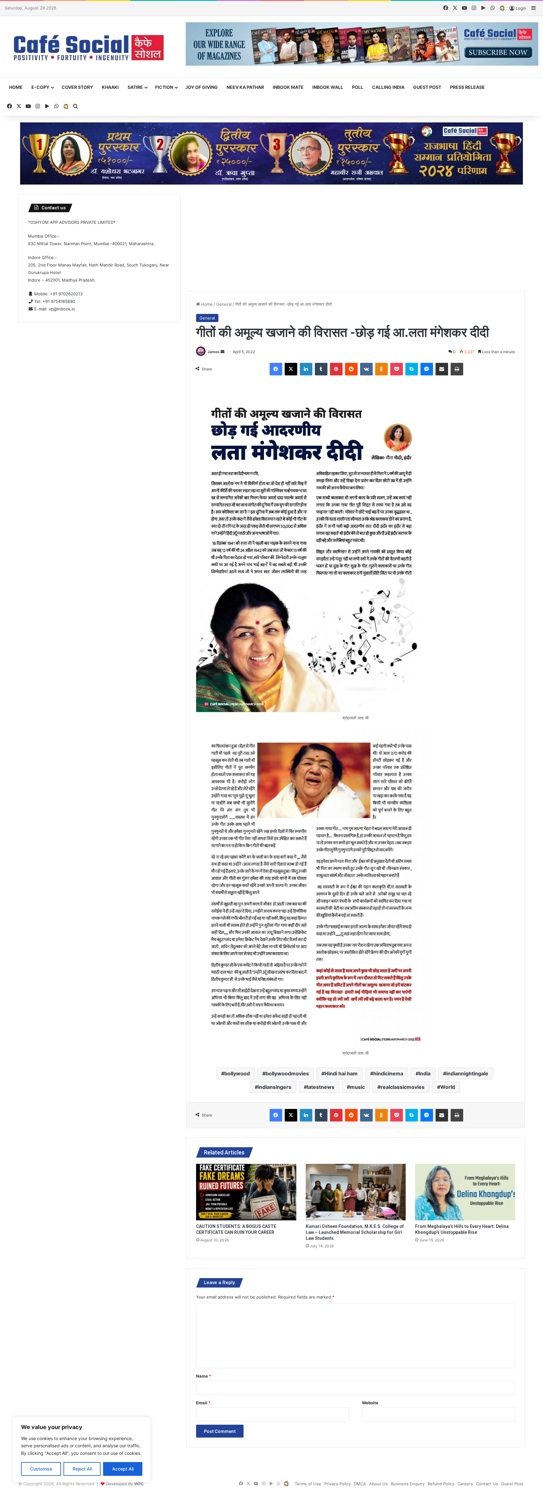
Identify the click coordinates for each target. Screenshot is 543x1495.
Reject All (82, 1468)
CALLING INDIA (388, 87)
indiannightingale (467, 1073)
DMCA (360, 1483)
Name (203, 1376)
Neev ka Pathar (245, 87)
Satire (135, 87)
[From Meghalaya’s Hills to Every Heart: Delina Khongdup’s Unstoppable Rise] (465, 1192)
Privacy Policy (337, 1483)
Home (16, 87)
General (224, 304)
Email (203, 1402)
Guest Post (427, 87)
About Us (378, 1483)
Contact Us (487, 1483)
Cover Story (77, 87)
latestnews (320, 1087)
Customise (41, 1468)
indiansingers (274, 1087)
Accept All (123, 1468)
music (357, 1087)
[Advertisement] (356, 238)
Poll (357, 87)
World (447, 1087)
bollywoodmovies (287, 1073)
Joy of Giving (201, 87)
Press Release (467, 87)
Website (370, 1402)
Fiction (164, 87)
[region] (82, 1449)
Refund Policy (441, 1483)
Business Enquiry (408, 1483)
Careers (465, 1483)
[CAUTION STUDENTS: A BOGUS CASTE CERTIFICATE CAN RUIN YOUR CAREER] (246, 1192)
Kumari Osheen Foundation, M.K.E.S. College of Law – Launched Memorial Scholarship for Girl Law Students (355, 1232)
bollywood (237, 1073)
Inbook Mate (288, 87)
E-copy (40, 87)
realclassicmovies (403, 1087)
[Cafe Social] (90, 47)
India (425, 1073)
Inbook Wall (327, 87)
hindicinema (388, 1073)
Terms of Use (308, 1483)
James (213, 351)
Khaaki (110, 87)
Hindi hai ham (341, 1073)
